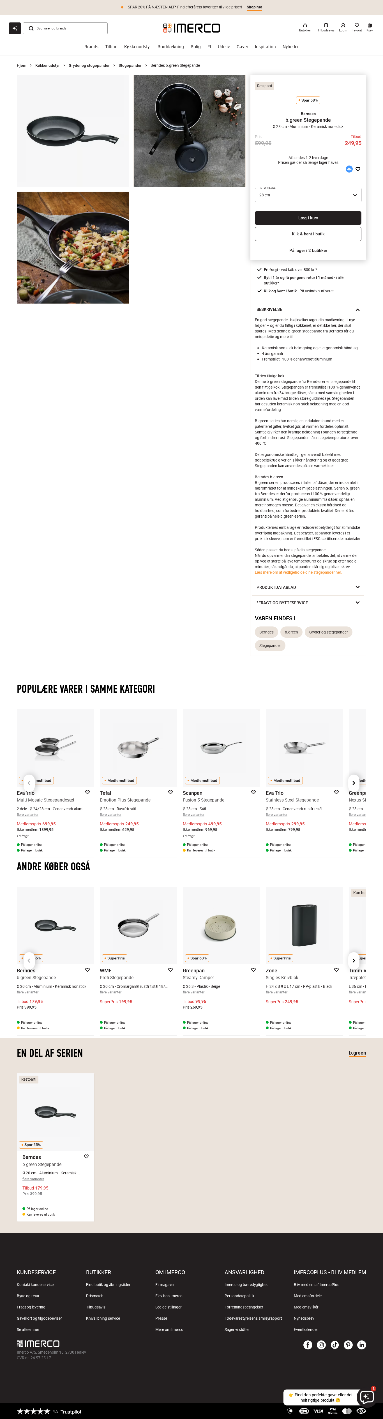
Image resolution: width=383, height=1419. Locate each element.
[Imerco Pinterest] (348, 1345)
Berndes (266, 632)
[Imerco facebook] (307, 1345)
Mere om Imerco (169, 1329)
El (209, 47)
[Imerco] (191, 28)
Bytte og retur (28, 1295)
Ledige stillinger (168, 1307)
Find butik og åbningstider (108, 1284)
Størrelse (268, 188)
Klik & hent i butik (308, 233)
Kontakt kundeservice (35, 1284)
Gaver (242, 47)
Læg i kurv (308, 218)
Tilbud (111, 47)
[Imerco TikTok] (334, 1345)
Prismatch (94, 1295)
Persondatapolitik (239, 1295)
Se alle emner (28, 1329)
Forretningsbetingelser (244, 1307)
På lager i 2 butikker (308, 250)
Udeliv (224, 47)
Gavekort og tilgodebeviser (39, 1318)
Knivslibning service (103, 1318)
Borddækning (171, 47)
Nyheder (291, 47)
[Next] (353, 783)
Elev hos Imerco (169, 1295)
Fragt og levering (31, 1307)
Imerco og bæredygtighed (247, 1284)
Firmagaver (165, 1284)
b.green (291, 632)
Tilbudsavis (95, 1307)
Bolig (196, 47)
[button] (308, 113)
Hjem (21, 65)
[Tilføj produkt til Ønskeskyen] (349, 169)
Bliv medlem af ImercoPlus (316, 1284)
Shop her (254, 7)
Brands (91, 47)
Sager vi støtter (237, 1329)
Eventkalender (306, 1329)
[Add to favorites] (357, 169)
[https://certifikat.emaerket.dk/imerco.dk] (361, 1411)
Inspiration (265, 47)
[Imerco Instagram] (321, 1345)
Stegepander (130, 65)
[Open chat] (15, 28)
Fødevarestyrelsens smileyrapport (253, 1318)
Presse (161, 1318)
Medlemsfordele (308, 1295)
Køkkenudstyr (137, 47)
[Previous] (29, 783)
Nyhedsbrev (304, 1318)
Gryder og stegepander (89, 65)
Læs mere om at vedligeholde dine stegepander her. (298, 572)
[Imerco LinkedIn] (361, 1345)
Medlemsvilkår (306, 1307)
